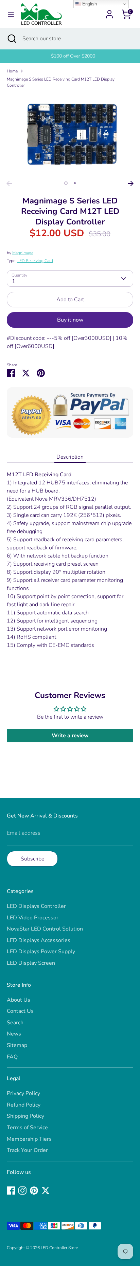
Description (70, 457)
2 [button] (75, 183)
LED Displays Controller (36, 906)
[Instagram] (22, 1190)
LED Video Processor (32, 917)
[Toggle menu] (11, 14)
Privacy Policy (23, 1093)
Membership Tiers (29, 1139)
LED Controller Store (59, 1247)
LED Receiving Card (35, 260)
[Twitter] (45, 1190)
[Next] (130, 183)
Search (15, 1022)
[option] (70, 56)
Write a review (70, 735)
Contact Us (20, 1011)
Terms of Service (27, 1127)
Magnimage (22, 253)
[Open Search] (11, 38)
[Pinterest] (34, 1190)
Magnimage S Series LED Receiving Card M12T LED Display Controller (61, 82)
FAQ (12, 1057)
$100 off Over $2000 (70, 56)
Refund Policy (23, 1105)
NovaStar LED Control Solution (45, 929)
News (14, 1034)
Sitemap (17, 1045)
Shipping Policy (25, 1116)
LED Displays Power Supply (41, 951)
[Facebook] (11, 1190)
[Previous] (9, 183)
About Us (18, 1000)
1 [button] (66, 183)
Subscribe (32, 859)
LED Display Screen (31, 963)
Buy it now (70, 320)
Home (12, 71)
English (89, 3)
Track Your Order (27, 1150)
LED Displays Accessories (38, 940)
